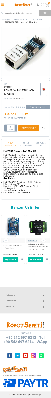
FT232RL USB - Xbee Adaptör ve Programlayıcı (12, 246)
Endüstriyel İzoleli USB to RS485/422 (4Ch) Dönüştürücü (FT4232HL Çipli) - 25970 (38, 246)
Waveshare (32, 240)
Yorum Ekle (9, 107)
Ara (45, 13)
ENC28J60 (8, 87)
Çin (4, 240)
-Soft (11, 395)
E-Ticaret (17, 395)
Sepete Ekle (29, 128)
